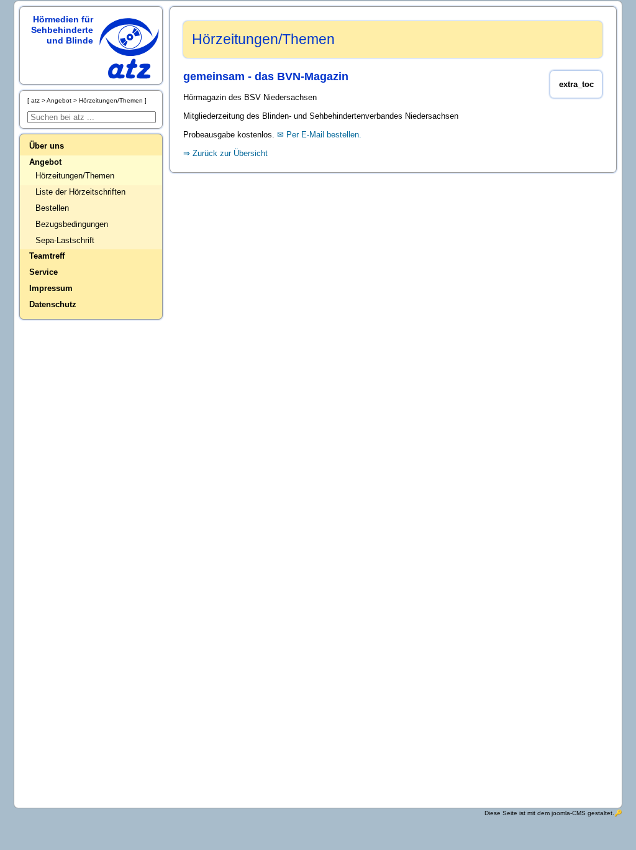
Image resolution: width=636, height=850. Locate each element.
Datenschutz (52, 304)
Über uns (46, 145)
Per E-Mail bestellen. (323, 134)
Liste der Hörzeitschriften (80, 191)
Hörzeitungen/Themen (74, 175)
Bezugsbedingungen (71, 224)
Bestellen (52, 208)
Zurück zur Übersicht (230, 153)
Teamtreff (47, 256)
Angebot (45, 162)
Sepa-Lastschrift (64, 240)
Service (43, 272)
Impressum (51, 288)
